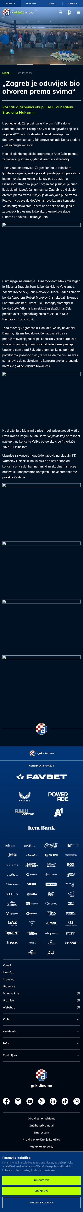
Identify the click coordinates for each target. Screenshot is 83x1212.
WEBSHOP (10, 3)
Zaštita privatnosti (41, 1125)
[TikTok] (65, 1101)
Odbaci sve (41, 1191)
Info (6, 1043)
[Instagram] (18, 1101)
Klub (6, 1019)
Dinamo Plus (11, 993)
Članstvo (8, 979)
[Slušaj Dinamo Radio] (61, 12)
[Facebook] (6, 1101)
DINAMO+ (31, 3)
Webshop (9, 1007)
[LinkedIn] (53, 1101)
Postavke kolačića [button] (41, 1146)
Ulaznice (8, 1000)
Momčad (8, 972)
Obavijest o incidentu (41, 1118)
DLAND (51, 3)
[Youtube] (29, 1101)
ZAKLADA (72, 3)
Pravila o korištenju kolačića (41, 1139)
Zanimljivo (10, 1055)
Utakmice (9, 986)
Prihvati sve (41, 1180)
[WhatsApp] (76, 1101)
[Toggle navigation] (78, 12)
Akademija (10, 1031)
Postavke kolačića (41, 1202)
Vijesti (7, 965)
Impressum (41, 1132)
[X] (41, 1101)
